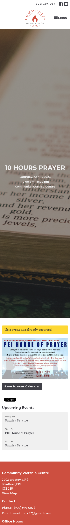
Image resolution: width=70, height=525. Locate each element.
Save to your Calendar (22, 386)
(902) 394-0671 (45, 3)
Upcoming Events (18, 408)
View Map (9, 493)
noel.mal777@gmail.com (32, 513)
